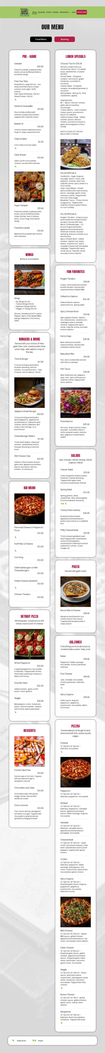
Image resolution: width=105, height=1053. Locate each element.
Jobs (74, 12)
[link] (25, 12)
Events (49, 12)
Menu (34, 12)
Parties (56, 12)
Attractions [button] (64, 12)
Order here (82, 12)
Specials (41, 12)
